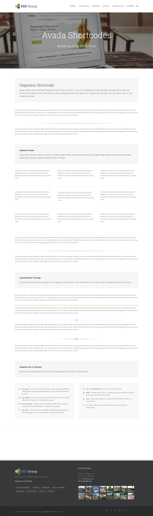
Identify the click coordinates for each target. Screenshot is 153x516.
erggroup (46, 511)
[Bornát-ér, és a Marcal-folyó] (124, 489)
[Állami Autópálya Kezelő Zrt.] (124, 496)
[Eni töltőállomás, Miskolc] (81, 489)
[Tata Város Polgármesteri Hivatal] (95, 496)
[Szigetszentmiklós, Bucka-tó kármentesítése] (109, 489)
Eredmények (46, 487)
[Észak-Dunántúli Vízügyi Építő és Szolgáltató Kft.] (116, 496)
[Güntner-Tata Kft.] (88, 496)
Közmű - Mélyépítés (58, 487)
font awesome (96, 389)
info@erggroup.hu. (88, 479)
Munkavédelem (32, 491)
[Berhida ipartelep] (116, 489)
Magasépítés (20, 491)
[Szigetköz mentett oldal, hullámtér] (88, 489)
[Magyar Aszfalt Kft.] (102, 496)
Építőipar (51, 491)
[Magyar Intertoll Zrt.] (109, 496)
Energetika (35, 487)
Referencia (42, 491)
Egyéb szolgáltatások (23, 487)
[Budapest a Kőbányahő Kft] (131, 496)
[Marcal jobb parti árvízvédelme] (131, 489)
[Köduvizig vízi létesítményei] (102, 489)
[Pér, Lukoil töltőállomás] (95, 489)
